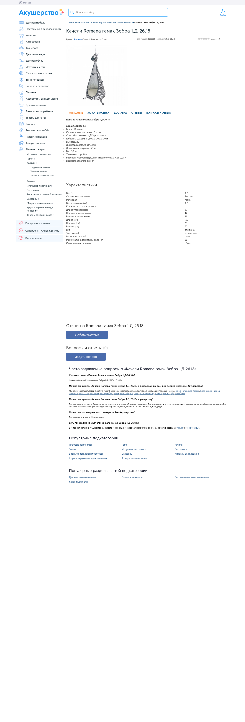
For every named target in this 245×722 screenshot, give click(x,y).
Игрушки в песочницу (39, 185)
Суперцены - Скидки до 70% (42, 230)
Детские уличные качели (82, 477)
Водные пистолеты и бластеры (44, 194)
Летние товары (35, 149)
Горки (31, 158)
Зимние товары (35, 79)
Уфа (172, 393)
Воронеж (94, 393)
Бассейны (33, 198)
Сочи (136, 393)
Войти (223, 15)
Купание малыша (36, 104)
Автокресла (33, 41)
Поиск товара (72, 12)
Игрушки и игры (35, 66)
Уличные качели (39, 171)
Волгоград (84, 393)
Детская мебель (35, 22)
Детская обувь (34, 60)
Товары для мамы (36, 117)
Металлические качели (42, 175)
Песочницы (33, 190)
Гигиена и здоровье (37, 85)
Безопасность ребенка (39, 111)
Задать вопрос (86, 356)
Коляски (31, 35)
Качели (32, 162)
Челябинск (180, 393)
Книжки (30, 123)
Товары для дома (36, 142)
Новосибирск (126, 393)
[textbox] (118, 12)
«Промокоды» (192, 428)
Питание (31, 92)
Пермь (166, 393)
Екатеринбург (106, 393)
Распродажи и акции (37, 223)
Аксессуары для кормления (42, 98)
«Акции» (180, 428)
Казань (196, 391)
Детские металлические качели (192, 477)
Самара (158, 393)
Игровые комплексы (39, 154)
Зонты (31, 181)
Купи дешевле (33, 238)
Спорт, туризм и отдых (39, 73)
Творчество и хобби (37, 130)
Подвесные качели (41, 167)
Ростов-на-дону (147, 393)
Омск (116, 393)
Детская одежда (35, 54)
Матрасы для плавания (40, 203)
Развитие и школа (36, 136)
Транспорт (32, 47)
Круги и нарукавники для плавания (88, 458)
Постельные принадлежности (44, 28)
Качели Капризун (78, 481)
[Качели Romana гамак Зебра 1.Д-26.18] (97, 75)
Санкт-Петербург (184, 391)
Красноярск (206, 391)
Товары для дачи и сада (40, 215)
